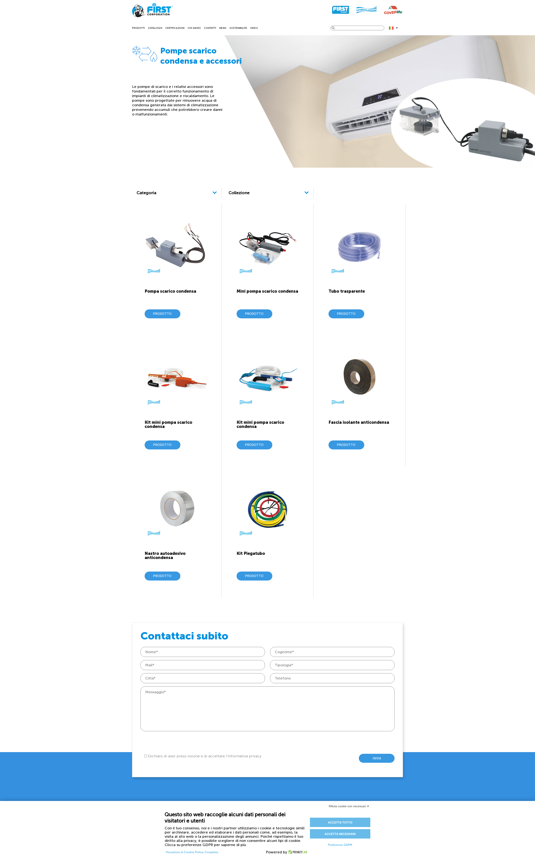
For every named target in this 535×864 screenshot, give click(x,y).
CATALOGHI (155, 28)
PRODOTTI (138, 28)
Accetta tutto (340, 822)
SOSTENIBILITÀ (238, 28)
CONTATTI (210, 28)
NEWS (222, 28)
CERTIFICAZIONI (175, 28)
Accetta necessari (340, 834)
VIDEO (254, 28)
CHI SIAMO (194, 28)
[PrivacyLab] (296, 852)
